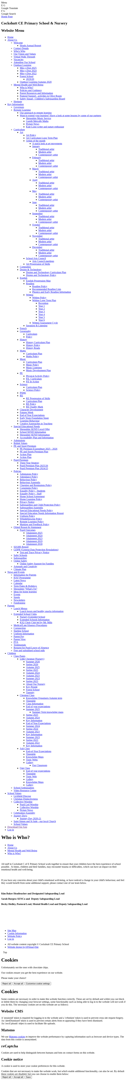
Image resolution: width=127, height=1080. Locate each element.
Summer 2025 (33, 709)
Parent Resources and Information (36, 93)
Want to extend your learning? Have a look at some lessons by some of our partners (60, 115)
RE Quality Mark (34, 406)
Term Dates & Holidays (25, 586)
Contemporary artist (48, 154)
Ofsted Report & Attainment (27, 527)
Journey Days (20, 815)
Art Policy (31, 135)
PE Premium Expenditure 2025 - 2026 (38, 448)
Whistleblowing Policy (31, 519)
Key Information (15, 104)
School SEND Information (33, 432)
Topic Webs (32, 759)
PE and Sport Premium (25, 446)
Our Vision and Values (25, 54)
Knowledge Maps (35, 757)
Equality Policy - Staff (31, 493)
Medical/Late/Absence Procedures (30, 625)
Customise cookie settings (38, 983)
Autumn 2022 (33, 743)
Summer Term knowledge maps (47, 712)
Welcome (18, 42)
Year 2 (41, 308)
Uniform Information (24, 633)
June (34, 202)
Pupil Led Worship (29, 804)
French (23, 328)
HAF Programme (22, 577)
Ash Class (25, 748)
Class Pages (19, 656)
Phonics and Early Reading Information (51, 292)
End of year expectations (38, 706)
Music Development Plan (38, 370)
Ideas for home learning (25, 591)
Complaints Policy (29, 488)
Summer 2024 (33, 726)
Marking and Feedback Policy (34, 524)
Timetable (31, 701)
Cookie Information (17, 933)
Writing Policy (39, 297)
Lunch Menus (20, 608)
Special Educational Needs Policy (36, 510)
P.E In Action (32, 381)
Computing (25, 266)
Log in (10, 829)
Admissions (19, 440)
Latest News (20, 580)
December (37, 247)
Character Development (31, 409)
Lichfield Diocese (22, 796)
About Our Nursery (35, 684)
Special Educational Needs (27, 426)
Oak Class (25, 768)
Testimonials (20, 645)
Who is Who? (26, 87)
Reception (43, 303)
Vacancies (18, 59)
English (23, 278)
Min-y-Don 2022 (28, 73)
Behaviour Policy (28, 479)
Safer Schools (20, 555)
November (37, 236)
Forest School (26, 76)
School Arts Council (36, 258)
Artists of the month (35, 140)
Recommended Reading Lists (46, 289)
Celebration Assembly (24, 813)
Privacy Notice (27, 502)
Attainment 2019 (34, 541)
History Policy (33, 345)
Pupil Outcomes (27, 530)
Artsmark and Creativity (25, 566)
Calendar (18, 583)
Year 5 (41, 317)
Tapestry (30, 692)
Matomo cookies (17, 1036)
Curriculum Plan (34, 353)
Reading (30, 283)
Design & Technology (31, 269)
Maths (23, 350)
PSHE (23, 392)
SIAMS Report (21, 547)
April (34, 180)
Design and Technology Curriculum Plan (46, 272)
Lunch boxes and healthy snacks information (42, 611)
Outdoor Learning (22, 65)
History (23, 339)
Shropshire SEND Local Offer (35, 429)
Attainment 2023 (34, 538)
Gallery (29, 762)
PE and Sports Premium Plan (34, 451)
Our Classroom (39, 765)
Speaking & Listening (36, 325)
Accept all (18, 983)
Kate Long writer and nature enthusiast (45, 126)
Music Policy (32, 364)
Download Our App (17, 827)
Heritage (18, 101)
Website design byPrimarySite (23, 947)
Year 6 (41, 320)
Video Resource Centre (25, 790)
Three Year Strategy (29, 463)
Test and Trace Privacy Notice (34, 552)
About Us (12, 40)
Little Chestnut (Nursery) (32, 659)
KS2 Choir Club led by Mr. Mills (36, 622)
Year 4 (41, 314)
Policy (29, 336)
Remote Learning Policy (32, 521)
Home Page (7, 16)
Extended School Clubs (25, 614)
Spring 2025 (32, 670)
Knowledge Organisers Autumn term (44, 698)
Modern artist (44, 152)
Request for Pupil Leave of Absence (31, 647)
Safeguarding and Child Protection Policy (40, 505)
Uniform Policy (27, 516)
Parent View (20, 639)
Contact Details (21, 48)
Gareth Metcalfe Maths (37, 121)
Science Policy (33, 390)
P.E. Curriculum (34, 378)
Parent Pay (19, 636)
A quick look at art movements (47, 143)
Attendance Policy (29, 477)
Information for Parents (25, 575)
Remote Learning (22, 110)
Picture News (32, 124)
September (37, 213)
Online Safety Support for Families (37, 563)
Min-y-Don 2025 (28, 68)
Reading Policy (39, 286)
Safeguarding (20, 558)
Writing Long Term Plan (44, 300)
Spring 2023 (32, 681)
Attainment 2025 (34, 533)
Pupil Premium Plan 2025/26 (34, 465)
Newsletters (19, 600)
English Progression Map (38, 280)
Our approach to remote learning (36, 112)
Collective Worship (23, 801)
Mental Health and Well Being (28, 84)
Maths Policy (32, 356)
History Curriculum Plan (38, 342)
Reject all (6, 983)
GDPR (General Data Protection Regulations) (36, 549)
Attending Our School (24, 62)
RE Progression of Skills (38, 398)
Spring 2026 (32, 664)
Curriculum (19, 129)
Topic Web (31, 776)
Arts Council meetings (43, 261)
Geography (25, 331)
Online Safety (20, 561)
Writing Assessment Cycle (45, 322)
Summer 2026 (33, 661)
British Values (20, 443)
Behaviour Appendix (30, 482)
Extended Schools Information (35, 619)
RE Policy (31, 404)
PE (21, 373)
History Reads (33, 348)
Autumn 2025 (33, 667)
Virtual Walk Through (24, 56)
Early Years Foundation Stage (34, 418)
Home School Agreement (32, 496)
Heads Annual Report (30, 45)
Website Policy (14, 936)
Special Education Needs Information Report (42, 513)
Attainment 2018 (34, 544)
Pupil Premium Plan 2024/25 (34, 468)
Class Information (34, 703)
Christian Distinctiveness (26, 799)
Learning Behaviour (29, 420)
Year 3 (41, 311)
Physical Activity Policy (37, 376)
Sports (17, 597)
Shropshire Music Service (38, 118)
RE (21, 395)
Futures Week (26, 412)
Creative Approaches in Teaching (36, 423)
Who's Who (19, 51)
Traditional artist (46, 149)
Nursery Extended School (32, 617)
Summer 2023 (33, 678)
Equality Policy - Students (32, 491)
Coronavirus (20, 628)
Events (17, 594)
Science (23, 384)
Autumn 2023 (33, 675)
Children (11, 653)
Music (23, 359)
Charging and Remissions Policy (36, 485)
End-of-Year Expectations (38, 751)
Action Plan (25, 454)
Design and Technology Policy (41, 275)
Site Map (11, 930)
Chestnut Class (27, 695)
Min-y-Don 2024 (28, 70)
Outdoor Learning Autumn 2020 (36, 82)
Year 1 (41, 306)
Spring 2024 (32, 729)
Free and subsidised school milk (29, 650)
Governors (19, 107)
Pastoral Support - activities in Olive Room (41, 96)
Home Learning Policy (31, 499)
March (35, 168)
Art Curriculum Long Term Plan (42, 138)
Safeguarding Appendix (31, 507)
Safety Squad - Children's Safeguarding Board (42, 98)
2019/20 (30, 79)
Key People (31, 687)
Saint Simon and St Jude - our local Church (35, 821)
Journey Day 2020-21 (30, 818)
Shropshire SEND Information (35, 434)
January (36, 146)
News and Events (16, 572)
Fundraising (19, 603)
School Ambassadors (24, 787)
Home (10, 37)
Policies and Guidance (31, 90)
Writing (29, 294)
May (34, 191)
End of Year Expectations (32, 415)
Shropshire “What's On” (25, 589)
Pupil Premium (21, 460)
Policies (17, 471)
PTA (16, 642)
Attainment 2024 (34, 535)
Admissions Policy (29, 474)
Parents (11, 605)
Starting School (21, 631)
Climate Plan (20, 569)
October (36, 224)
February (36, 157)
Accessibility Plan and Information (37, 437)
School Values (14, 793)
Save (28, 1077)
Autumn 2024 (33, 673)
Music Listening (34, 367)
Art (21, 132)
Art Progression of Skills (38, 264)
